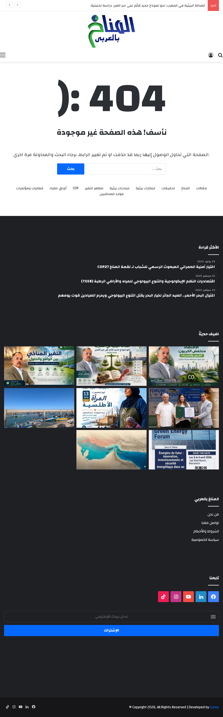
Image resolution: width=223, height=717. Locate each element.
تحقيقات (168, 188)
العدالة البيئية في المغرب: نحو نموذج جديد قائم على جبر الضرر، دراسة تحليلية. (147, 5)
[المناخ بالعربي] (111, 30)
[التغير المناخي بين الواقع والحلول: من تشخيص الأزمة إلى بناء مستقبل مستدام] (39, 366)
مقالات (201, 188)
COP (76, 188)
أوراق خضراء (58, 188)
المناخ (185, 188)
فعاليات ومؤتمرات (29, 188)
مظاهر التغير (94, 188)
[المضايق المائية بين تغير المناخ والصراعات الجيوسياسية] (111, 450)
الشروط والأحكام (206, 531)
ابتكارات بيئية (145, 188)
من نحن (213, 514)
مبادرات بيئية (119, 188)
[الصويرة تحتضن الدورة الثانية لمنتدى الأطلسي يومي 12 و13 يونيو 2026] (111, 408)
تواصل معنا (210, 522)
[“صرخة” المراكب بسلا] (39, 408)
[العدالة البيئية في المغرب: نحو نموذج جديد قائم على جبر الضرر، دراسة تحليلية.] (111, 366)
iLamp (214, 707)
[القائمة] (2, 55)
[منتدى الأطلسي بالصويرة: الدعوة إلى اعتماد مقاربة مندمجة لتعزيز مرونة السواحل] (184, 408)
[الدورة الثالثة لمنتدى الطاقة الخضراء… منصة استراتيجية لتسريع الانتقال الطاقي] (184, 450)
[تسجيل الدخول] (210, 55)
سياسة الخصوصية (205, 539)
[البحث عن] (220, 55)
